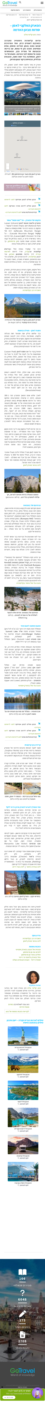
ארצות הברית (35, 17)
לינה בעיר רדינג (18, 866)
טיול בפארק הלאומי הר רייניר (29, 957)
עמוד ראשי (36, 15)
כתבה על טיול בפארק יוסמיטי (29, 685)
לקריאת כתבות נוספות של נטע (17, 1011)
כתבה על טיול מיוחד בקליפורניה (28, 583)
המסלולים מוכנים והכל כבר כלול (18, 1392)
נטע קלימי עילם (30, 34)
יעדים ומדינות (23, 15)
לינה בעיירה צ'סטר (33, 866)
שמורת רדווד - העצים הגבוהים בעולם (27, 959)
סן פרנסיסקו (13, 241)
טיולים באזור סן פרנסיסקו (31, 954)
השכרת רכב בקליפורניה (32, 290)
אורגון (11, 254)
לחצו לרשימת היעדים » (13, 212)
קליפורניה (23, 17)
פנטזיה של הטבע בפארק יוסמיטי (28, 949)
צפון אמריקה (10, 15)
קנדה (27, 251)
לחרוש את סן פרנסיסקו (32, 952)
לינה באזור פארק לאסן (32, 465)
